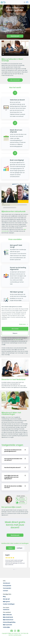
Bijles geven (6, 601)
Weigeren (15, 333)
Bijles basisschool (8, 619)
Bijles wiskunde (7, 614)
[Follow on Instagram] (15, 631)
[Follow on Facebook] (12, 631)
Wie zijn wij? (6, 599)
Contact (5, 590)
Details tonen (22, 324)
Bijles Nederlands (8, 617)
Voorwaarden (7, 588)
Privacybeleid (7, 585)
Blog (4, 596)
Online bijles (6, 627)
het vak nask (17, 339)
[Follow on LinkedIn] (18, 631)
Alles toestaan (15, 328)
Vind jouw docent (15, 80)
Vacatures (6, 609)
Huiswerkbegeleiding (9, 622)
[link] (3, 2)
